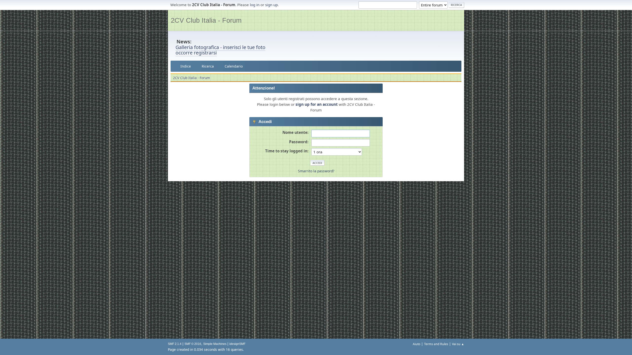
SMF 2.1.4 (174, 344)
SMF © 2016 (192, 344)
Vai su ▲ (458, 344)
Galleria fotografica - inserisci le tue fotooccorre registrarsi (220, 50)
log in (254, 4)
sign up (271, 4)
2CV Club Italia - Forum (206, 20)
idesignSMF (237, 344)
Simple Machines (214, 344)
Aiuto (416, 344)
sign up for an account (317, 104)
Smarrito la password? (316, 171)
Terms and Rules (436, 344)
